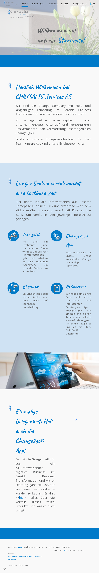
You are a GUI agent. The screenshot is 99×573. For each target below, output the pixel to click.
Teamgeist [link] (52, 3)
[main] (64, 35)
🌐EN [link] (92, 3)
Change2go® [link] (37, 3)
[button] (4, 568)
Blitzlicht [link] (65, 3)
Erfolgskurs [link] (78, 3)
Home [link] (25, 3)
